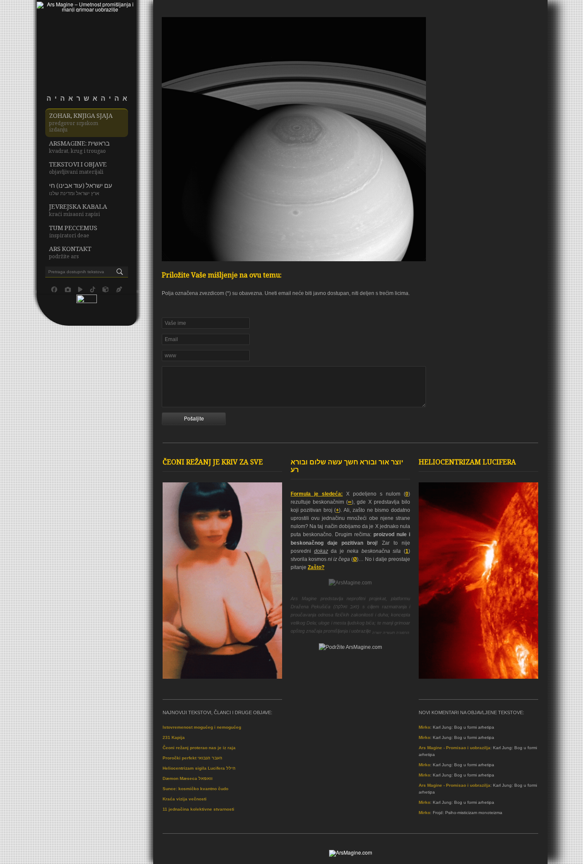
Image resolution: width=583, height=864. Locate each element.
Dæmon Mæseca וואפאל (188, 778)
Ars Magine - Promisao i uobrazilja (454, 747)
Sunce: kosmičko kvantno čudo (195, 788)
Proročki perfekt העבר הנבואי (192, 758)
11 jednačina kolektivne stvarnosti (198, 809)
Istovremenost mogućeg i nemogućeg (202, 727)
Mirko (424, 727)
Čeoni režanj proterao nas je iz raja (199, 747)
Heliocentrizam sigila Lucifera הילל (199, 768)
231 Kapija (174, 737)
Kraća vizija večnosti (185, 799)
